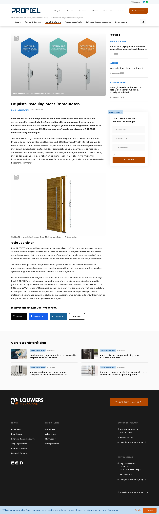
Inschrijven (129, 160)
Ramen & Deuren (33, 22)
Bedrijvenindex (138, 11)
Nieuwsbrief (107, 11)
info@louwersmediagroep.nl (133, 442)
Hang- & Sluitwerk (20, 110)
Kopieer (77, 316)
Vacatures (120, 11)
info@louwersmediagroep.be (133, 479)
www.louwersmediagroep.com (134, 492)
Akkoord (150, 510)
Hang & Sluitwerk (53, 22)
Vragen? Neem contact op (127, 402)
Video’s (95, 11)
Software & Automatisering (98, 22)
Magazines (58, 11)
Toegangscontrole (73, 22)
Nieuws (17, 22)
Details (138, 510)
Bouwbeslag (121, 22)
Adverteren (83, 11)
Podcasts (70, 11)
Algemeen (16, 429)
